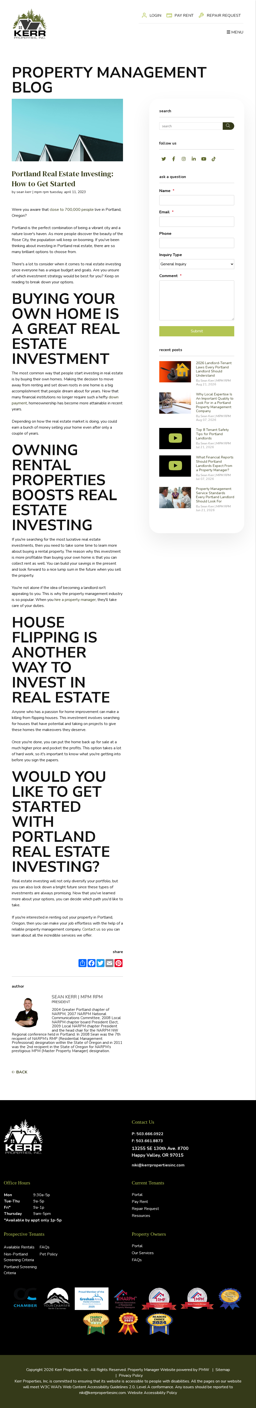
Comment (168, 276)
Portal (137, 1194)
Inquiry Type (170, 255)
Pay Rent (184, 15)
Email (164, 212)
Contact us (91, 929)
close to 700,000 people (72, 209)
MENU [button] (236, 32)
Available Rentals (19, 1247)
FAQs (45, 1247)
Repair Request (223, 15)
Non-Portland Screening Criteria (19, 1257)
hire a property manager (75, 599)
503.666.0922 (150, 1134)
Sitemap (223, 1369)
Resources (141, 1215)
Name (164, 191)
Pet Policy (49, 1254)
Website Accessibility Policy (152, 1392)
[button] (163, 159)
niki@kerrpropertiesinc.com (158, 1165)
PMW (203, 1369)
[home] (29, 23)
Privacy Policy (131, 1375)
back (21, 1072)
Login (154, 15)
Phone (165, 233)
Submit (197, 331)
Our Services (143, 1253)
